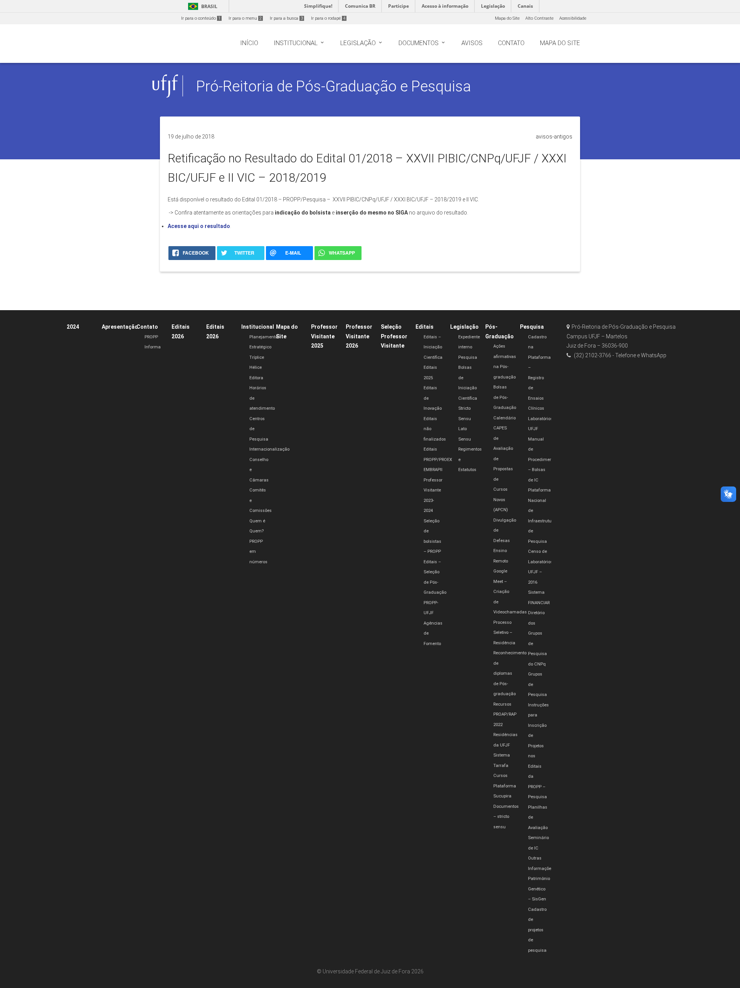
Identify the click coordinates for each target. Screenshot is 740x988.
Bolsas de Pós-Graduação (504, 397)
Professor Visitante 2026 (359, 336)
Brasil (201, 6)
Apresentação (120, 327)
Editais (424, 327)
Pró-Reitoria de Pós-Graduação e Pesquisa (333, 86)
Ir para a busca (286, 18)
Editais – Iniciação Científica (433, 347)
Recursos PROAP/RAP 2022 (504, 714)
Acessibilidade (572, 18)
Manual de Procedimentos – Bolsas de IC (543, 460)
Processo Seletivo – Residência (504, 632)
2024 (73, 327)
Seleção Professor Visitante (394, 336)
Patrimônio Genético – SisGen (539, 889)
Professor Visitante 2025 (324, 336)
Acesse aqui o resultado (199, 226)
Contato (147, 327)
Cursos (500, 775)
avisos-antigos (554, 136)
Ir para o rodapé (328, 18)
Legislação (464, 327)
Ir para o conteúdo (200, 18)
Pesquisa (467, 357)
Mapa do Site (507, 18)
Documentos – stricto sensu (506, 816)
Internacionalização (269, 449)
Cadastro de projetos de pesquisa (537, 930)
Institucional (257, 327)
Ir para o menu (245, 18)
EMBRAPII (433, 469)
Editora (256, 377)
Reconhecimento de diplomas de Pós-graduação (509, 673)
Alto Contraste (539, 18)
